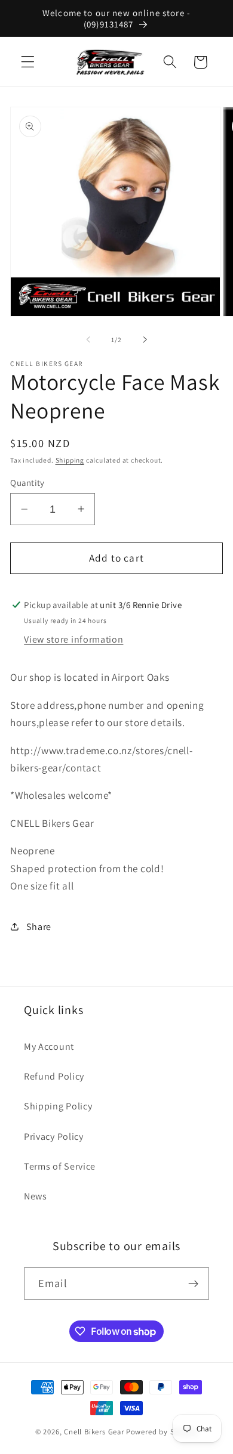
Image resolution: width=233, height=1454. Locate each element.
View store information (73, 639)
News (35, 1196)
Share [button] (38, 926)
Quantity (27, 482)
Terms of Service (60, 1166)
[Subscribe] (193, 1283)
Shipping (70, 459)
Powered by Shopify (162, 1432)
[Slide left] (88, 340)
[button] (28, 62)
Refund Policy (54, 1076)
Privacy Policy (54, 1136)
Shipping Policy (58, 1106)
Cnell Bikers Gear (94, 1432)
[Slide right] (144, 340)
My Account (49, 1046)
